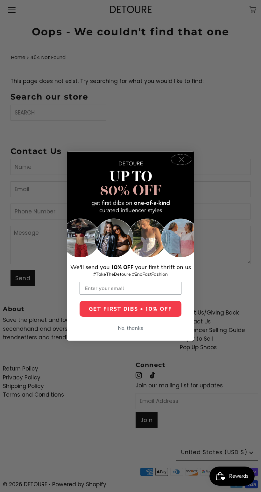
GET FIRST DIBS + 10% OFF (130, 308)
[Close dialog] (181, 159)
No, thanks (130, 328)
